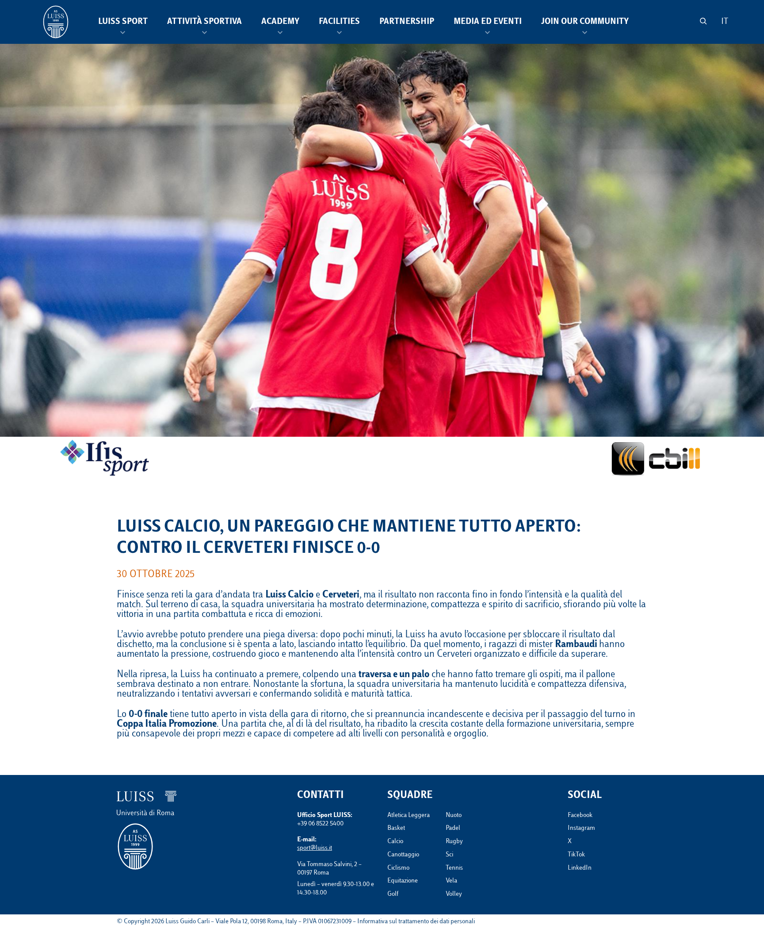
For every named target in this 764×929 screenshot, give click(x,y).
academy (280, 22)
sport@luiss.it (314, 848)
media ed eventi (488, 22)
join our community (585, 22)
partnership (406, 22)
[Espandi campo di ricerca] (703, 21)
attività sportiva (204, 22)
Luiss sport (123, 22)
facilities (339, 22)
